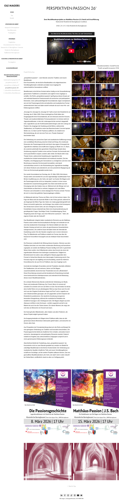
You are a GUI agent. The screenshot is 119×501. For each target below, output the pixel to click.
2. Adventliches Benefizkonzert (12, 93)
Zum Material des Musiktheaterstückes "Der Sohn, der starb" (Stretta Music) (71, 33)
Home (12, 12)
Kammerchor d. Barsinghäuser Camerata (12, 47)
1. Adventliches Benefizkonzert (12, 90)
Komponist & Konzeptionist (12, 27)
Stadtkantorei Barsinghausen (12, 52)
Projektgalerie (12, 33)
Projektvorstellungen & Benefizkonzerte (12, 75)
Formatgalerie (12, 62)
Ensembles (12, 39)
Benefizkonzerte (12, 30)
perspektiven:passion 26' (12, 88)
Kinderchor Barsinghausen (12, 50)
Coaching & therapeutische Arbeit (11, 58)
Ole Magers (12, 5)
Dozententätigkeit (12, 68)
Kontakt (12, 18)
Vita (12, 15)
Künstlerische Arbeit (11, 24)
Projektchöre (12, 42)
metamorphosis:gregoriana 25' (12, 80)
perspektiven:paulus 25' (12, 82)
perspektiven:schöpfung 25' (11, 85)
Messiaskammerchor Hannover (11, 45)
